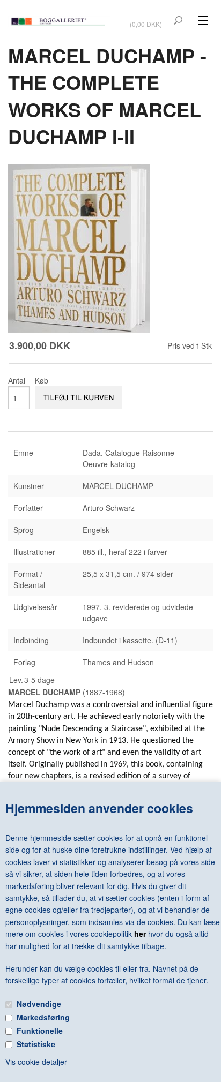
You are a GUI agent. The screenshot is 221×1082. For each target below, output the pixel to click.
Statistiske (36, 1044)
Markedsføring (43, 1017)
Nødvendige (39, 1003)
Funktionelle (40, 1030)
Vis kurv (147, 16)
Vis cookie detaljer (36, 1061)
